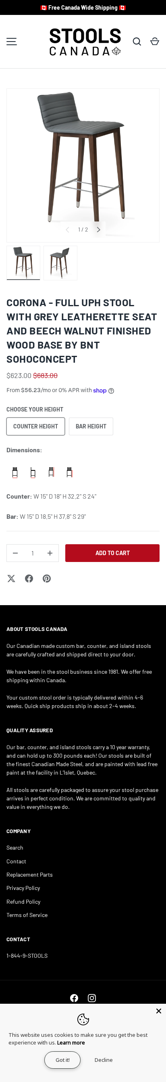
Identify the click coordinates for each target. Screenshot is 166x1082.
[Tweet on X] (11, 578)
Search (14, 847)
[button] (155, 41)
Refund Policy (23, 901)
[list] (83, 165)
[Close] (159, 1011)
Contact (16, 861)
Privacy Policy (23, 887)
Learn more (71, 1042)
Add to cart (112, 552)
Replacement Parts (29, 874)
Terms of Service (27, 914)
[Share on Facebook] (29, 578)
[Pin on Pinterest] (47, 578)
